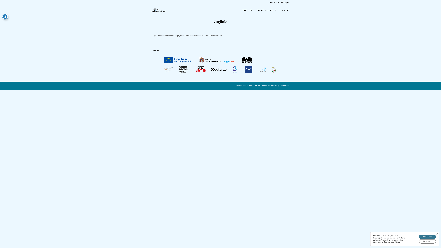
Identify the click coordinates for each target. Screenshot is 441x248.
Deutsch (273, 2)
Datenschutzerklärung (270, 86)
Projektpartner (246, 86)
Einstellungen (427, 241)
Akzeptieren (427, 237)
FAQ (237, 86)
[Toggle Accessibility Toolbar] (5, 16)
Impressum (285, 86)
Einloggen (285, 2)
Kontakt (257, 86)
